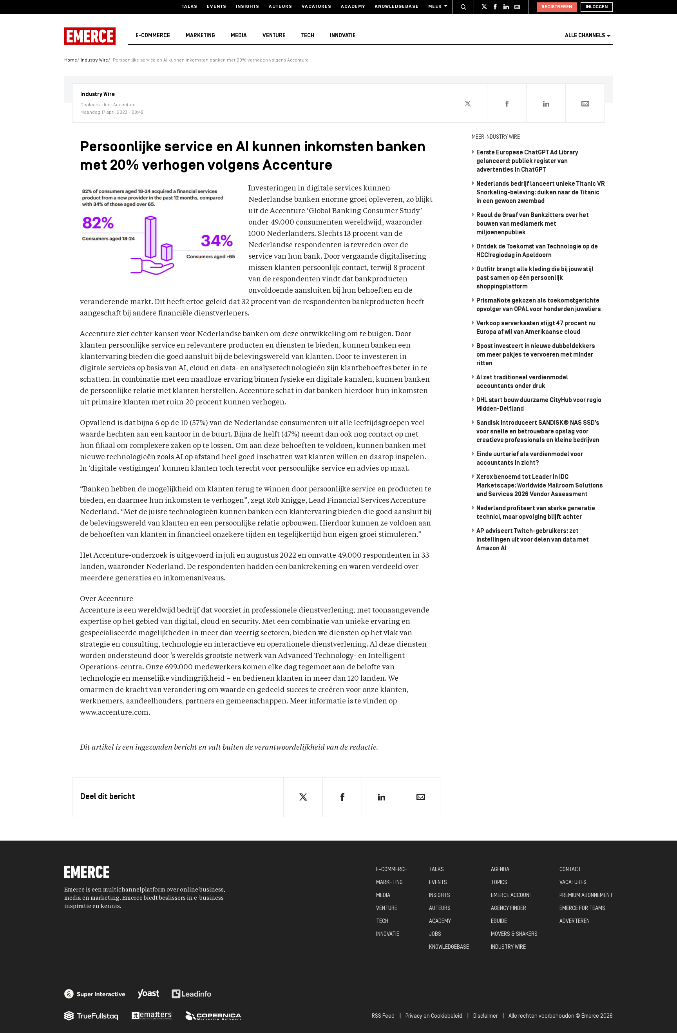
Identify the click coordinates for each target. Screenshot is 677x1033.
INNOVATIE (387, 934)
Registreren (556, 7)
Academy (353, 6)
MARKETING (389, 883)
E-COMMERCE (391, 870)
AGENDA (500, 870)
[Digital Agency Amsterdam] (94, 994)
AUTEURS (440, 909)
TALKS (436, 870)
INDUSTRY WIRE (508, 947)
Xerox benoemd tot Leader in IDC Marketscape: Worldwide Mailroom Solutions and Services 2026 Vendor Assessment (539, 486)
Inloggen (597, 7)
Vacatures (316, 6)
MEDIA (383, 896)
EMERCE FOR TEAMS (582, 909)
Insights (247, 6)
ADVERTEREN (574, 921)
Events (216, 6)
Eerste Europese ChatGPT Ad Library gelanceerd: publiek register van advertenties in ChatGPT (527, 161)
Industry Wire (94, 60)
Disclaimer (485, 1016)
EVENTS (438, 883)
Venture (274, 36)
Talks (189, 6)
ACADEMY (440, 921)
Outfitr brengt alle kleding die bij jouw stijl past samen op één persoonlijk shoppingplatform (535, 278)
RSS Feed (383, 1016)
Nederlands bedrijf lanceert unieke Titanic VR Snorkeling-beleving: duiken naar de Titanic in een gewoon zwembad (540, 193)
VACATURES (572, 883)
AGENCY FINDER (508, 909)
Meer (435, 6)
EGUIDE (499, 921)
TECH (382, 921)
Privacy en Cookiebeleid (433, 1016)
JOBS (435, 934)
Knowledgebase (397, 6)
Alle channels (585, 36)
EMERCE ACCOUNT (511, 896)
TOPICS (499, 883)
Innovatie (343, 36)
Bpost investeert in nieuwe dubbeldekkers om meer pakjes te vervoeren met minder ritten (535, 355)
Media (239, 36)
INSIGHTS (439, 896)
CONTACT (570, 870)
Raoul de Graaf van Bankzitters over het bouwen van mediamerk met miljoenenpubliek (532, 224)
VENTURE (386, 909)
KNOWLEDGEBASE (449, 947)
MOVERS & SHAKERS (514, 934)
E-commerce (153, 36)
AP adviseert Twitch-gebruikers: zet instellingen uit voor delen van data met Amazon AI (532, 540)
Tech (307, 36)
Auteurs (280, 6)
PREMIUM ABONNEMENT (586, 896)
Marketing (200, 36)
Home (70, 60)
